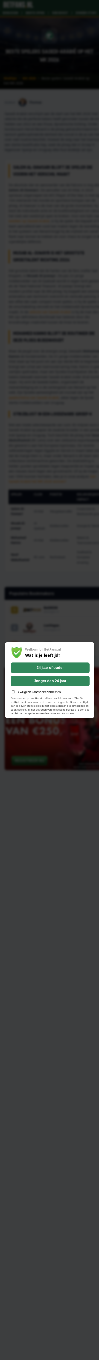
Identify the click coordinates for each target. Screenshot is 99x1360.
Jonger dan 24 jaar (50, 681)
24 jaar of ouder (50, 668)
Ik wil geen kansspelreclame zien (39, 692)
